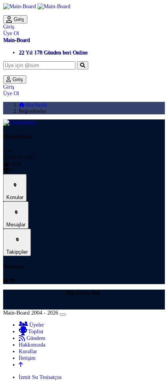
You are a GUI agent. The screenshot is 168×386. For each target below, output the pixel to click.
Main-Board (16, 40)
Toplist (35, 331)
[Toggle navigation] (63, 314)
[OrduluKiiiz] (19, 122)
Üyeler (36, 325)
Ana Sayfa (36, 105)
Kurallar (28, 351)
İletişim (27, 358)
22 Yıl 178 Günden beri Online (53, 52)
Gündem (35, 338)
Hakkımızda (32, 345)
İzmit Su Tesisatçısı (40, 377)
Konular (14, 191)
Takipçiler (17, 245)
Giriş (18, 19)
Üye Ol (11, 33)
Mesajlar (15, 218)
